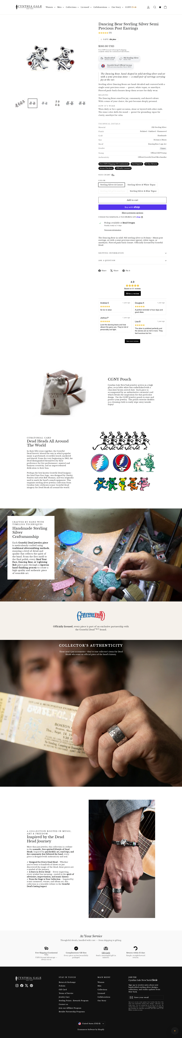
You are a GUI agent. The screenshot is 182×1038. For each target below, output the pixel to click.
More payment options (132, 213)
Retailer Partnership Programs (72, 1012)
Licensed (85, 7)
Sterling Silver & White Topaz (141, 185)
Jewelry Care (64, 997)
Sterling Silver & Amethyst (112, 191)
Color (101, 180)
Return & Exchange (67, 982)
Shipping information (111, 253)
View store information (112, 230)
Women (49, 7)
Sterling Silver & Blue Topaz (143, 191)
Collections (71, 7)
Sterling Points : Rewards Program (74, 1001)
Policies (62, 986)
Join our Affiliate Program (70, 1008)
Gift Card (63, 990)
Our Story (116, 7)
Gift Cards (106, 953)
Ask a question (106, 260)
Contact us (63, 1004)
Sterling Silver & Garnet (111, 185)
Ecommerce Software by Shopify (91, 1029)
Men (59, 7)
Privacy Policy (152, 1006)
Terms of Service (66, 993)
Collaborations (100, 7)
